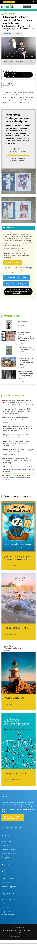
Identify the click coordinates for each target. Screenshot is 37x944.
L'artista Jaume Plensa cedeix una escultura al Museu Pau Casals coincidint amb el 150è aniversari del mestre (18, 428)
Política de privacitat (9, 930)
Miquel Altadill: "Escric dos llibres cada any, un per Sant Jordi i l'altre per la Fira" (27, 376)
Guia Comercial (6, 875)
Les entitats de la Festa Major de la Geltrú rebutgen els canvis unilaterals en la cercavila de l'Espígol (18, 469)
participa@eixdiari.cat (8, 914)
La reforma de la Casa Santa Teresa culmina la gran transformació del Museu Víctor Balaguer (16, 460)
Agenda (3, 871)
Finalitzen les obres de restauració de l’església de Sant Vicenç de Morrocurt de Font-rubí (16, 420)
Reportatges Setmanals (8, 850)
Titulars (28, 2)
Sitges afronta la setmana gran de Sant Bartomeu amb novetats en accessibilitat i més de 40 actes (17, 477)
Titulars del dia (6, 842)
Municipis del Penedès (8, 854)
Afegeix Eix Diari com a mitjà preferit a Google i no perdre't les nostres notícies (19, 75)
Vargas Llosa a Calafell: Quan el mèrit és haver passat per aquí (26, 339)
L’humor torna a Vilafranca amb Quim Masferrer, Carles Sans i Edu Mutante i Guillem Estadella (16, 443)
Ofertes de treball (7, 879)
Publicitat (13, 937)
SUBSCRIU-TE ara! (9, 2)
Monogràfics (5, 858)
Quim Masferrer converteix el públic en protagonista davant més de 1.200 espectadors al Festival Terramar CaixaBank (17, 402)
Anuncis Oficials (6, 883)
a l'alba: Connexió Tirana (16, 627)
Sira (19, 323)
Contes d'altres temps (26, 349)
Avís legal (19, 932)
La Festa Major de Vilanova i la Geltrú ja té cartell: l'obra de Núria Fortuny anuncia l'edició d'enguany (18, 452)
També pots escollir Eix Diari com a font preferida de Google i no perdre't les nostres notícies (18, 292)
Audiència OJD (22, 937)
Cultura (27, 7)
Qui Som (4, 904)
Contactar (4, 908)
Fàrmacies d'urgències (8, 887)
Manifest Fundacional (8, 900)
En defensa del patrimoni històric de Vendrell (25, 362)
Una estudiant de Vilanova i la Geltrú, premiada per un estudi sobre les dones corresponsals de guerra (16, 411)
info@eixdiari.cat (6, 912)
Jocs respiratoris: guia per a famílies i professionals (17, 558)
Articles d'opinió (6, 846)
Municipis (19, 2)
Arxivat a (9, 228)
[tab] (18, 228)
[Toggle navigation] (33, 7)
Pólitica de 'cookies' (25, 930)
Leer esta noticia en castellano (12, 34)
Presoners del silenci (14, 697)
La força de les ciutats (15, 773)
